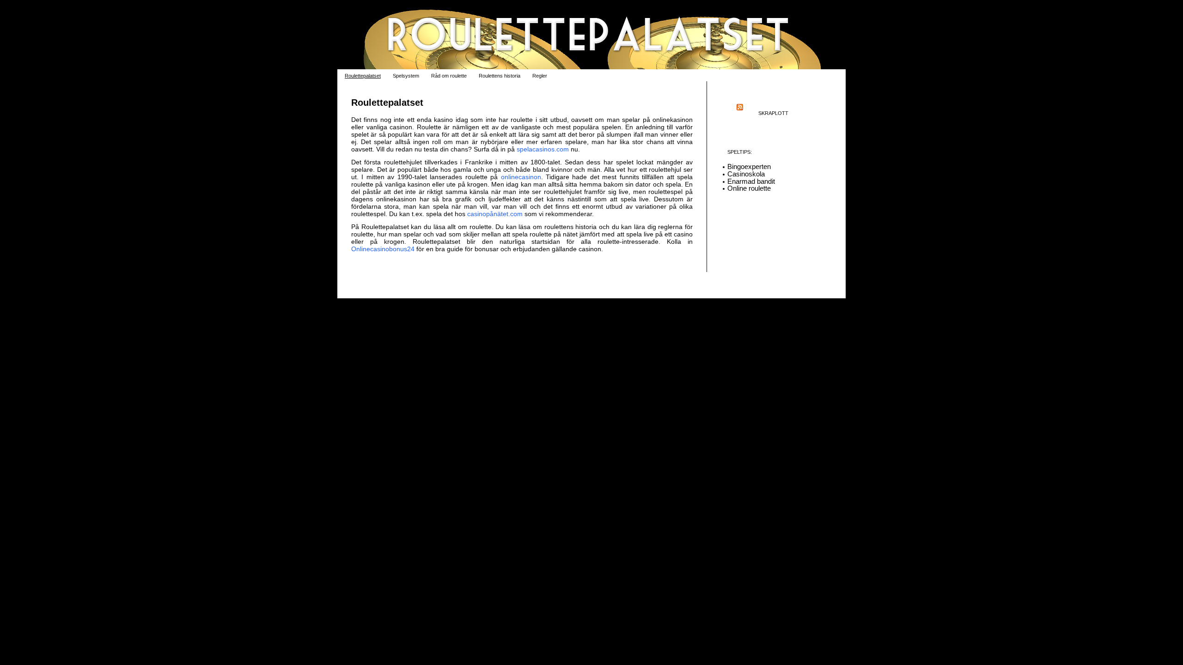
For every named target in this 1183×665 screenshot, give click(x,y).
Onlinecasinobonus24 (383, 249)
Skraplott (773, 113)
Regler (539, 76)
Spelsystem (406, 76)
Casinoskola (746, 174)
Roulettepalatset (363, 76)
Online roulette (749, 188)
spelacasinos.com (543, 149)
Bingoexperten (749, 166)
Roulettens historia (499, 76)
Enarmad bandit (751, 181)
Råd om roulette (449, 76)
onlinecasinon (521, 177)
